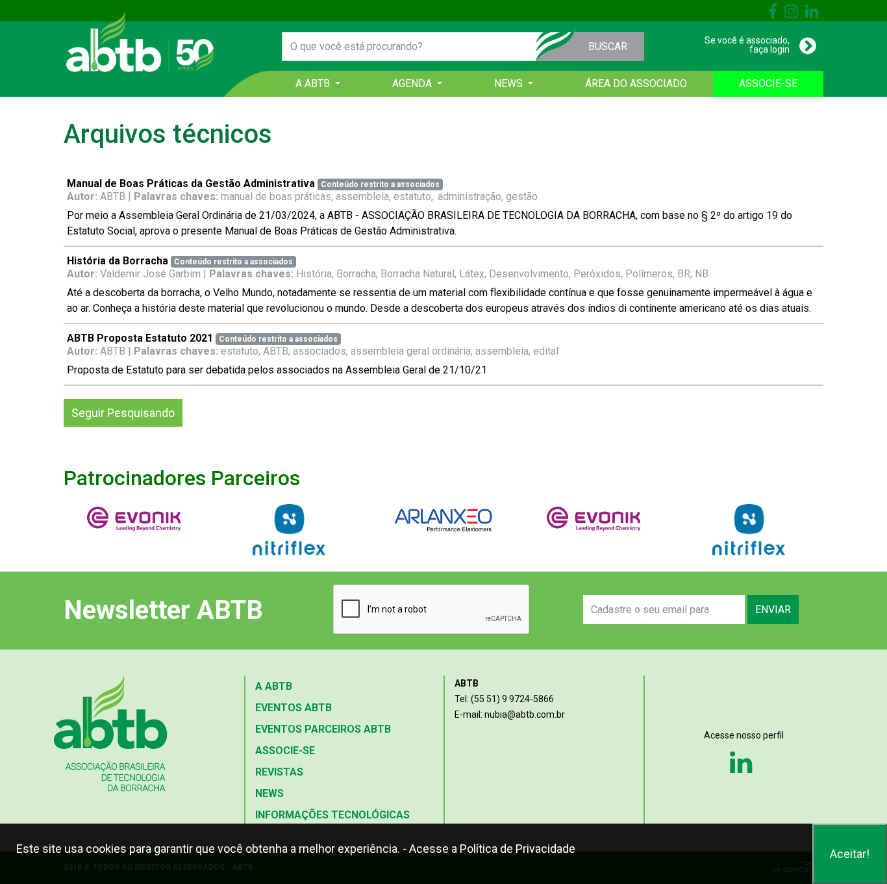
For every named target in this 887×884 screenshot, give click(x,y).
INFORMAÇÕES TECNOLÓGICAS (332, 815)
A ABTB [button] (313, 83)
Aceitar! (849, 854)
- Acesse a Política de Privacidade (489, 848)
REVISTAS (279, 772)
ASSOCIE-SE (768, 83)
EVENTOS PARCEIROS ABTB (323, 729)
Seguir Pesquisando (123, 413)
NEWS (269, 793)
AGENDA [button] (413, 83)
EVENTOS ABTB (293, 707)
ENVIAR (773, 609)
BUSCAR (607, 46)
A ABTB (273, 686)
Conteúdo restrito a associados (380, 184)
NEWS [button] (509, 83)
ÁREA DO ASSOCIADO (636, 83)
